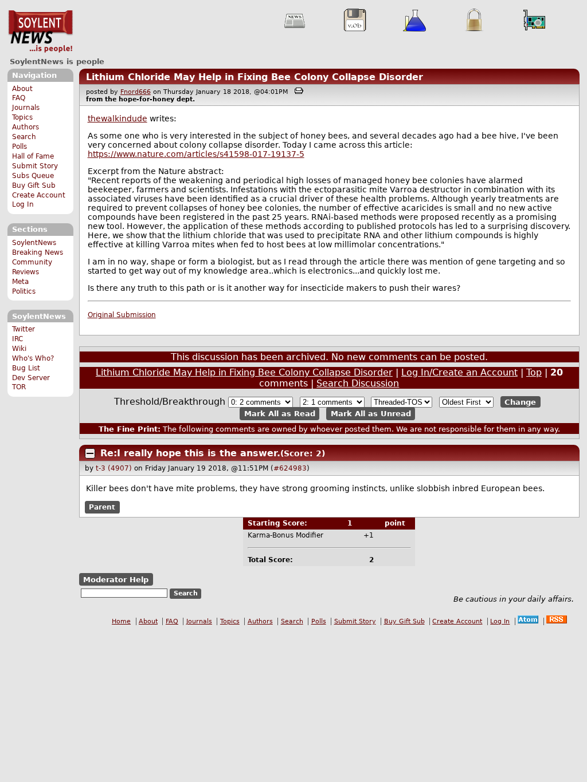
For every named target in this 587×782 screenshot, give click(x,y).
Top (534, 372)
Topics (22, 117)
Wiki (19, 349)
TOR (19, 387)
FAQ (18, 98)
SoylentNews (40, 31)
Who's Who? (33, 358)
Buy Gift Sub (34, 185)
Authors (25, 127)
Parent (102, 507)
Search (24, 137)
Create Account (38, 195)
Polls (19, 147)
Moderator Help (115, 579)
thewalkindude (117, 118)
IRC (17, 339)
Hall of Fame (33, 156)
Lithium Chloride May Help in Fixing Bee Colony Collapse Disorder (254, 77)
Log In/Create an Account (459, 372)
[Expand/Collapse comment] (90, 453)
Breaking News (37, 252)
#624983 (290, 468)
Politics (24, 291)
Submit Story (35, 166)
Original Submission (122, 315)
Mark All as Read (279, 413)
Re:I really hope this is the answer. (190, 453)
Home (121, 621)
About (22, 89)
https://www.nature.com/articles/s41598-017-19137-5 (196, 154)
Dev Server (31, 378)
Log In (23, 204)
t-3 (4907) (114, 468)
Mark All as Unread (371, 413)
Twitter (23, 329)
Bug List (26, 368)
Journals (26, 108)
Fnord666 (135, 92)
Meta (20, 282)
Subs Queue (33, 176)
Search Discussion (357, 383)
